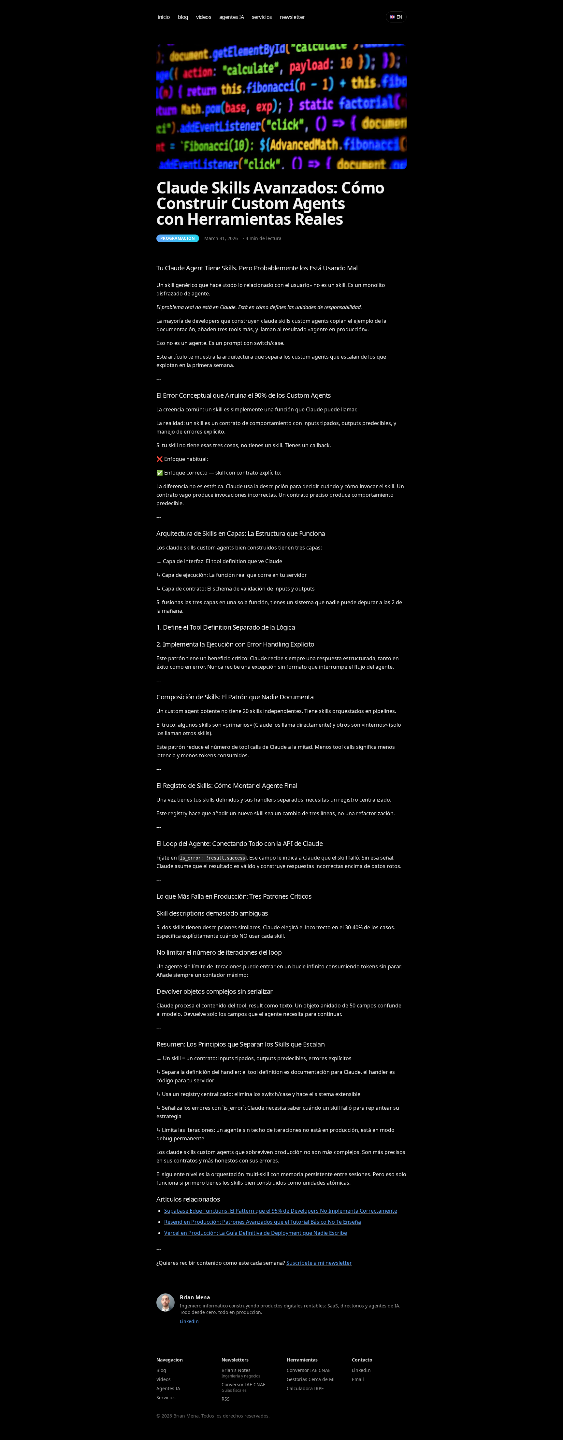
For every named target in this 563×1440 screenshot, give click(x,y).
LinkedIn (189, 1321)
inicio (164, 17)
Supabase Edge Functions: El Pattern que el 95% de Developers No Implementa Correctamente (280, 1210)
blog (183, 17)
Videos (163, 1379)
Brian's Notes (241, 1373)
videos (203, 17)
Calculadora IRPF (305, 1388)
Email (358, 1379)
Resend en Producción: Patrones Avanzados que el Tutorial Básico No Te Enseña (262, 1221)
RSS (226, 1399)
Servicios (166, 1397)
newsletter (292, 17)
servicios (262, 17)
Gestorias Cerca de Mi (311, 1379)
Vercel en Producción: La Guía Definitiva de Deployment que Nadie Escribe (255, 1232)
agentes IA (231, 17)
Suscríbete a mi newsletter (319, 1262)
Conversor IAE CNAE (244, 1387)
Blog (161, 1370)
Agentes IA (168, 1388)
